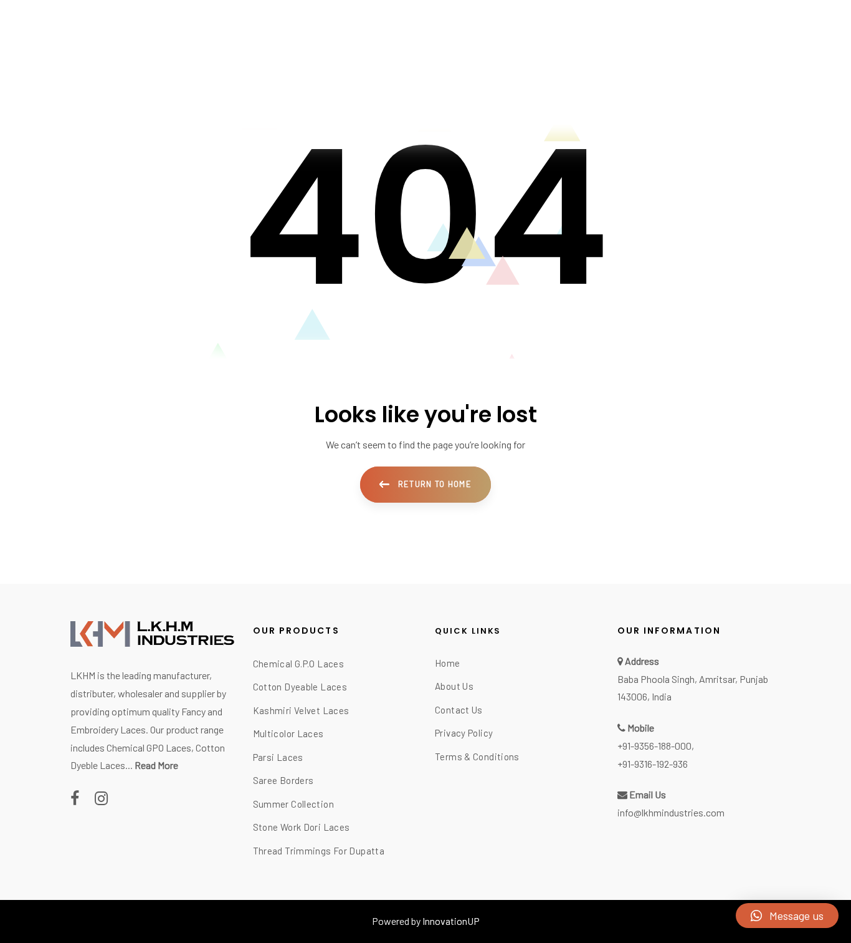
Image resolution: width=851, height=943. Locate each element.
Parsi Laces (278, 757)
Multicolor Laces (288, 733)
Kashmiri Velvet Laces (301, 710)
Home (447, 663)
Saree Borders (283, 780)
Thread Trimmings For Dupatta (319, 850)
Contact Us (459, 709)
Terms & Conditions (477, 756)
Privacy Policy (464, 732)
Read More (156, 765)
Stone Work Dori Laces (301, 827)
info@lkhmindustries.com (671, 812)
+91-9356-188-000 (654, 746)
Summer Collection (293, 804)
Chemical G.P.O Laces (299, 663)
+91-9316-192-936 (652, 764)
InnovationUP (451, 921)
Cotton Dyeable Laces (300, 686)
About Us (454, 686)
